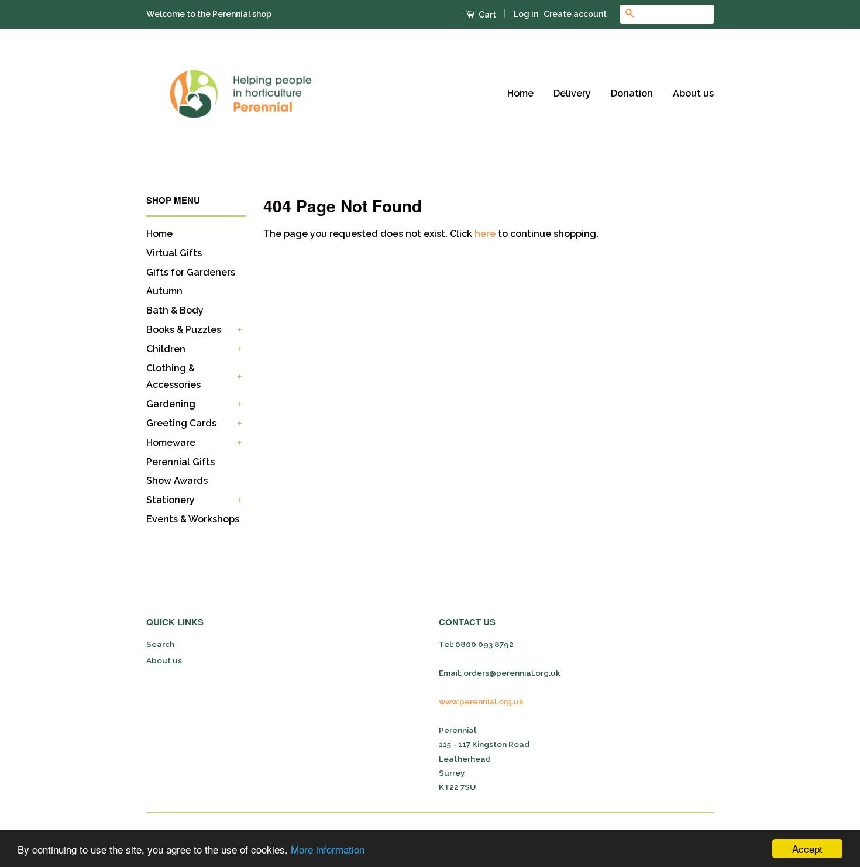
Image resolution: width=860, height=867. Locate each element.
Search (160, 644)
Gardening (170, 404)
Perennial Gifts (180, 461)
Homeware (170, 442)
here (485, 233)
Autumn (164, 291)
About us (693, 93)
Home (520, 93)
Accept (807, 848)
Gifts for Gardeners (190, 272)
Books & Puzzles (183, 329)
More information (327, 849)
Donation (632, 93)
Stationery (170, 499)
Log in (526, 14)
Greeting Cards (181, 423)
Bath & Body (175, 310)
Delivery (572, 93)
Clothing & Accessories (173, 377)
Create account (575, 14)
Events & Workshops (192, 519)
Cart (486, 14)
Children (165, 349)
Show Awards (177, 480)
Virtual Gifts (174, 253)
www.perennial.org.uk (481, 701)
